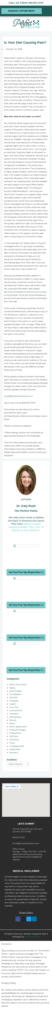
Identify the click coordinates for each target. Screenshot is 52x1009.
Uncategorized (16, 746)
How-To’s (14, 707)
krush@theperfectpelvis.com (18, 396)
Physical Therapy (17, 730)
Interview (14, 714)
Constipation (15, 694)
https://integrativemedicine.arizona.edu (27, 292)
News (12, 723)
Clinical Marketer (32, 937)
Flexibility (13, 701)
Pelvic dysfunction (18, 726)
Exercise (13, 697)
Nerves (12, 720)
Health (12, 704)
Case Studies (15, 691)
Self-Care (13, 736)
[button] (46, 11)
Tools (12, 743)
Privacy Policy (26, 912)
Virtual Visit (14, 749)
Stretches (14, 739)
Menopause (15, 717)
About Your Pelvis (18, 684)
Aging (12, 688)
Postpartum (15, 733)
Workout (13, 752)
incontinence (15, 710)
